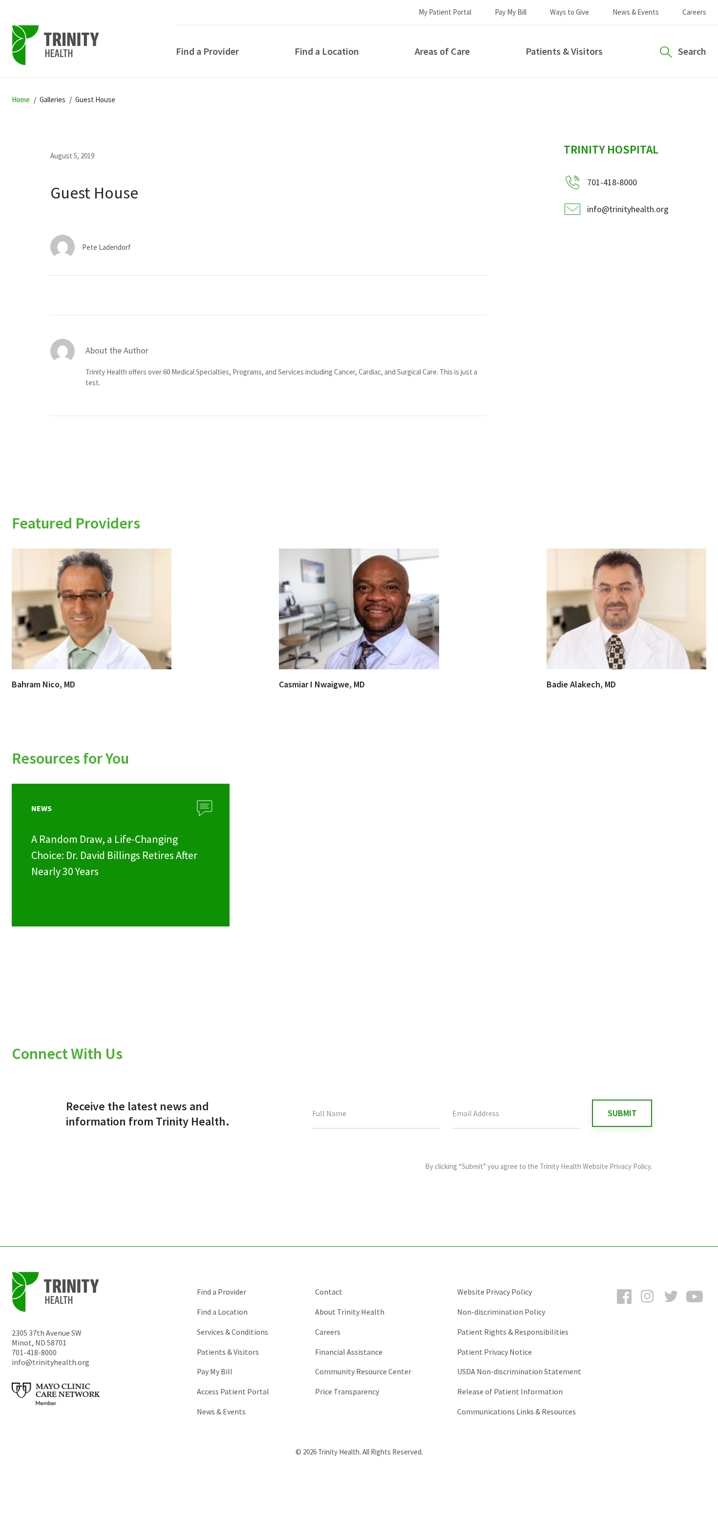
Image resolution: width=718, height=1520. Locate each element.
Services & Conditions (232, 1332)
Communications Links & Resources (516, 1411)
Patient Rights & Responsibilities (513, 1332)
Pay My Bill (511, 12)
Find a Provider (207, 51)
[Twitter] (671, 1305)
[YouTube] (694, 1305)
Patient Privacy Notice (494, 1352)
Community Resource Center (363, 1371)
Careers (694, 12)
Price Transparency (347, 1391)
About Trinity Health (349, 1312)
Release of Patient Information (510, 1391)
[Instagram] (647, 1305)
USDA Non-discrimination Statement (519, 1371)
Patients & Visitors (564, 51)
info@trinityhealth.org (628, 209)
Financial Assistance (348, 1352)
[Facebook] (624, 1305)
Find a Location (327, 51)
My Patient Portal (445, 12)
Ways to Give (569, 12)
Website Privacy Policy (494, 1292)
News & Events (635, 12)
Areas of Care (442, 51)
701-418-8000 (34, 1352)
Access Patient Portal (233, 1391)
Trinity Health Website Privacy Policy (595, 1166)
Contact (328, 1292)
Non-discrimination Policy (501, 1312)
